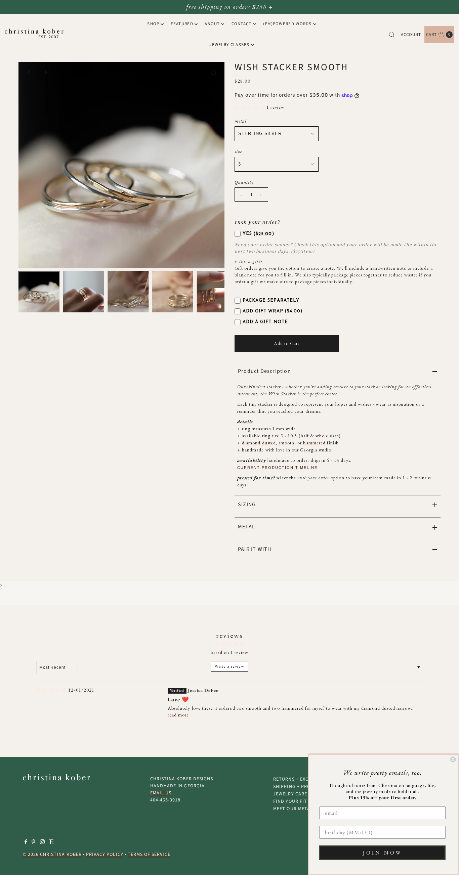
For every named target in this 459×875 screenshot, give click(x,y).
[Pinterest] (33, 843)
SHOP (153, 24)
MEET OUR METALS (294, 808)
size (238, 151)
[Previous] (29, 72)
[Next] (45, 72)
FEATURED (182, 24)
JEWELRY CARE (290, 794)
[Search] (392, 34)
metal (241, 121)
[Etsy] (51, 843)
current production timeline (277, 468)
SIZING (247, 504)
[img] (51, 690)
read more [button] (178, 715)
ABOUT (212, 24)
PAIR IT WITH (254, 549)
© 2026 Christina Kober (52, 854)
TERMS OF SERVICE (149, 854)
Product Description (264, 371)
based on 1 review (230, 652)
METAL (246, 526)
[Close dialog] (453, 759)
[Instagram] (42, 843)
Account (411, 35)
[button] (250, 107)
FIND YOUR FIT (290, 801)
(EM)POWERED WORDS (287, 24)
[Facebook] (26, 843)
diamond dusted (259, 443)
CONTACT (242, 24)
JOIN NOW (382, 852)
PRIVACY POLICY (104, 854)
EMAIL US (160, 793)
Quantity (244, 182)
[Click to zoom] (213, 72)
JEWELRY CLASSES (229, 45)
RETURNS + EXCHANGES (300, 779)
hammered (314, 443)
